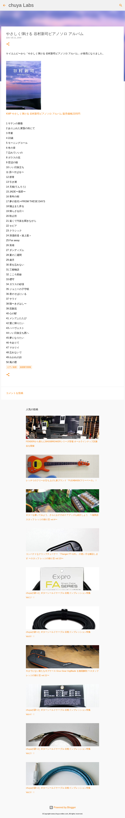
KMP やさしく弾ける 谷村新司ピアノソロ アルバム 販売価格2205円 (43, 113)
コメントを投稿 (14, 393)
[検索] (121, 5)
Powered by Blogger (64, 807)
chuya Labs (21, 5)
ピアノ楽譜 (11, 367)
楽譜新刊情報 (25, 367)
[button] (8, 44)
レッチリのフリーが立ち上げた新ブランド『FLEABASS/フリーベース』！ (61, 480)
